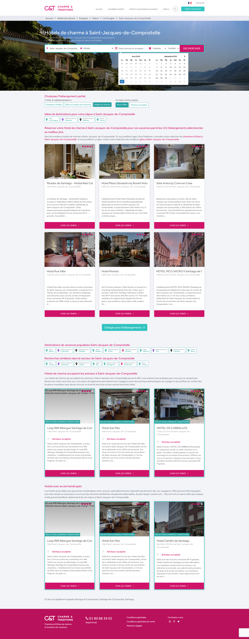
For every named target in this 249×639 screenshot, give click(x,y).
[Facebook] (174, 621)
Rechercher (191, 48)
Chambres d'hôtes (116, 9)
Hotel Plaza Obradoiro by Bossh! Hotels (126, 183)
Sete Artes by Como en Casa (174, 183)
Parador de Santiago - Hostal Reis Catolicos (73, 183)
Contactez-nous (175, 617)
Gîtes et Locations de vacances (143, 9)
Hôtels (166, 9)
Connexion (200, 3)
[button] (190, 3)
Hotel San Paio (111, 428)
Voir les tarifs (69, 225)
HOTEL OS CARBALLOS (172, 428)
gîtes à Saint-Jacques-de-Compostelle (159, 139)
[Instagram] (170, 621)
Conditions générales (136, 617)
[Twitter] (178, 621)
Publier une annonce (193, 9)
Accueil (99, 9)
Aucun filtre (122, 104)
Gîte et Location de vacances (78, 104)
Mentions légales (134, 625)
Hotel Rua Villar (56, 271)
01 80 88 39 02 (100, 618)
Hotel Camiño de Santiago (173, 540)
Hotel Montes (110, 271)
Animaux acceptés (139, 105)
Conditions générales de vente (141, 621)
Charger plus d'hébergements (123, 327)
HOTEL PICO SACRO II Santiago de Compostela (186, 271)
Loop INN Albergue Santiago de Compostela (74, 428)
